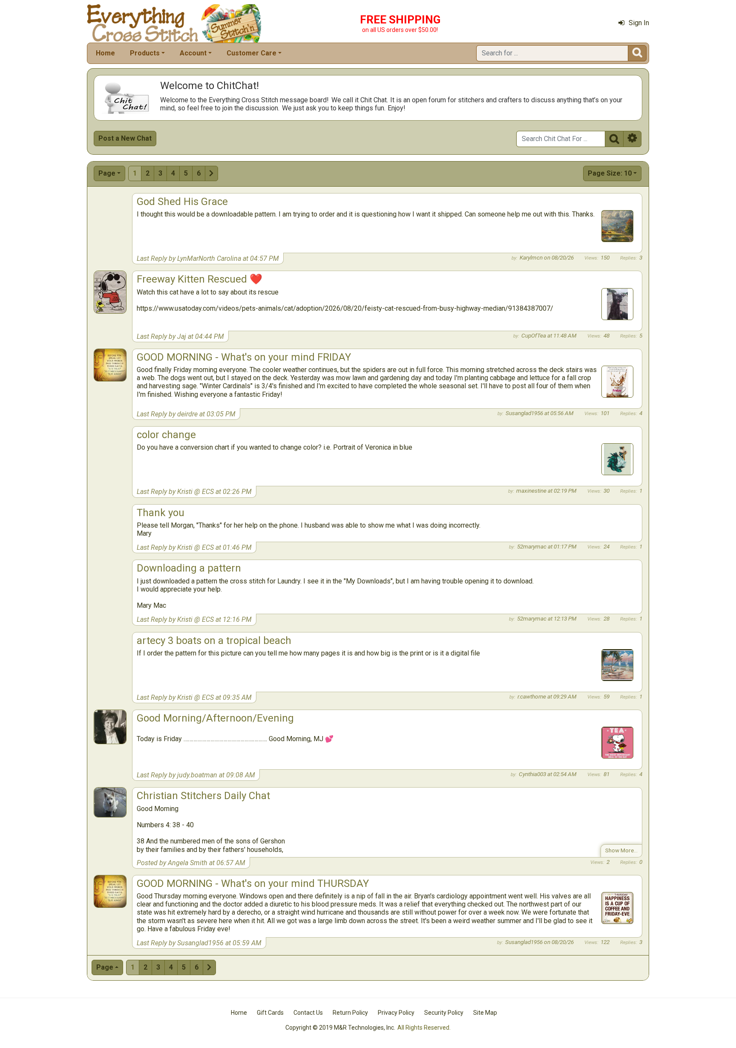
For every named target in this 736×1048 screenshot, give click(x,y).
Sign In (639, 23)
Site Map (485, 1012)
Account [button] (193, 53)
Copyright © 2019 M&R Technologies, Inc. (340, 1027)
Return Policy (350, 1012)
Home (105, 53)
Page (106, 173)
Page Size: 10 (610, 173)
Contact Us (308, 1012)
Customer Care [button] (251, 53)
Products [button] (145, 53)
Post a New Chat (125, 138)
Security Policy (443, 1012)
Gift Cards (270, 1012)
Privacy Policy (396, 1012)
